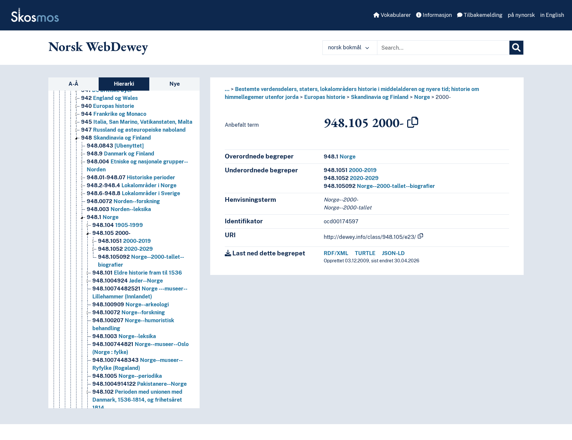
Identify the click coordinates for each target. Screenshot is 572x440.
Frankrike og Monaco (113, 114)
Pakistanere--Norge (139, 384)
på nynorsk (521, 15)
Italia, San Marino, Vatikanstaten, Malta (136, 122)
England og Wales (109, 98)
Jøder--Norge (127, 281)
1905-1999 (117, 225)
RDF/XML (336, 253)
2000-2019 (124, 241)
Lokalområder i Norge (131, 185)
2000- (111, 233)
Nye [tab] (174, 84)
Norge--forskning (128, 312)
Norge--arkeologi (130, 304)
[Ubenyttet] (115, 146)
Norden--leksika (119, 209)
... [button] (227, 89)
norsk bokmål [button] (345, 47)
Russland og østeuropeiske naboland (133, 130)
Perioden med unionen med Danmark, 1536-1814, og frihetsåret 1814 (137, 400)
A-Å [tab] (73, 84)
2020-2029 (125, 249)
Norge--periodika (127, 376)
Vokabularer (395, 15)
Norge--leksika (124, 336)
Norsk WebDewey (98, 46)
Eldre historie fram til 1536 (137, 273)
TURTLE (365, 253)
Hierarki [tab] (124, 84)
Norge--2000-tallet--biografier (379, 186)
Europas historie (107, 106)
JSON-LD (393, 253)
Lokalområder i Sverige (133, 193)
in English (552, 15)
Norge (103, 217)
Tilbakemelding (482, 15)
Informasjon (436, 15)
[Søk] (516, 47)
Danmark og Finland (120, 154)
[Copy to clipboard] (412, 122)
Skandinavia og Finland (116, 138)
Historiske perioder (131, 177)
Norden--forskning (123, 201)
